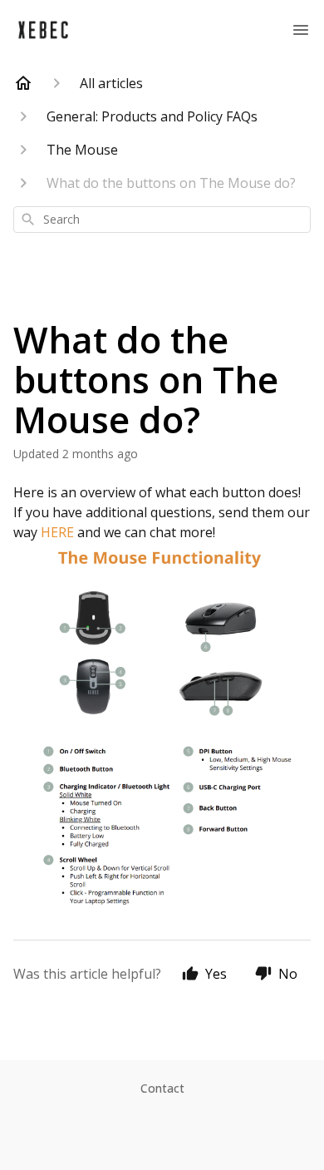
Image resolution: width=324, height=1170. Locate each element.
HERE (57, 532)
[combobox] (162, 219)
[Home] (23, 83)
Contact (162, 1088)
